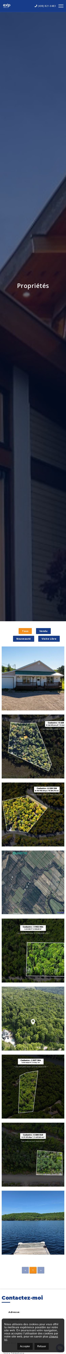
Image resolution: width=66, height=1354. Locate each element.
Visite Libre (49, 638)
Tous (25, 631)
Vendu (43, 631)
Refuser (41, 1346)
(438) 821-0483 (46, 6)
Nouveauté (23, 638)
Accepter (25, 1346)
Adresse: (14, 1312)
